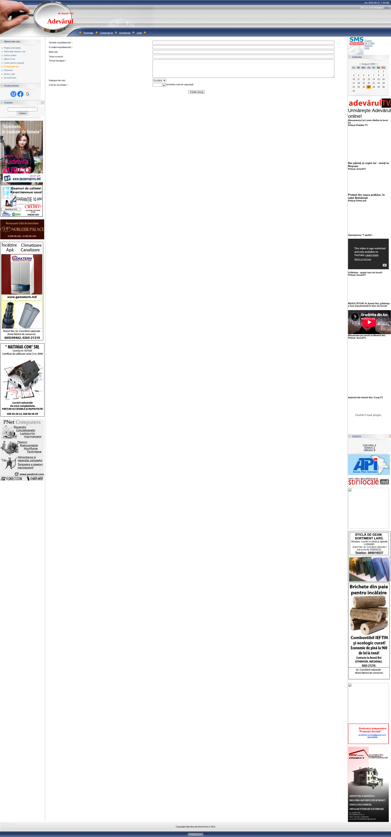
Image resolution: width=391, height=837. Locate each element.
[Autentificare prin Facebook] (20, 94)
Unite (366, 48)
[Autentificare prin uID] (13, 94)
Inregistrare (125, 33)
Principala (88, 33)
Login (139, 33)
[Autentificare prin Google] (27, 94)
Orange (368, 40)
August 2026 (368, 64)
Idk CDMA (369, 43)
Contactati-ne (106, 33)
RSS (386, 8)
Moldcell (368, 45)
